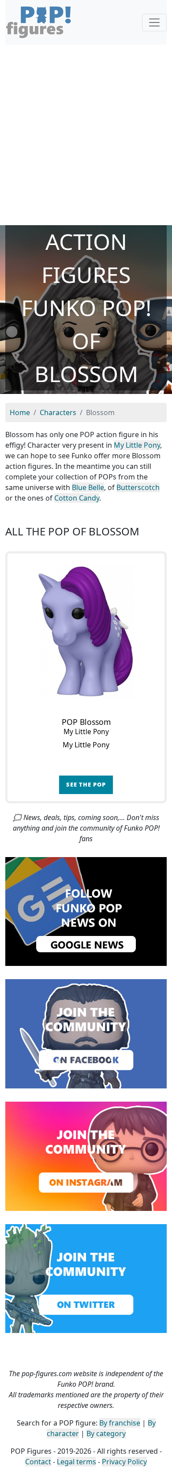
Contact (38, 1462)
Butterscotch (138, 487)
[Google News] (86, 911)
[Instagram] (86, 1155)
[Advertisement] (86, 135)
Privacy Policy (124, 1462)
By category (106, 1433)
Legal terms (76, 1462)
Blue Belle (88, 487)
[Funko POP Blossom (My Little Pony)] (86, 631)
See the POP (86, 784)
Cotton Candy (76, 498)
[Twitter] (86, 1278)
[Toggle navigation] (154, 22)
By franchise (119, 1423)
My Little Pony (137, 445)
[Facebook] (86, 1033)
